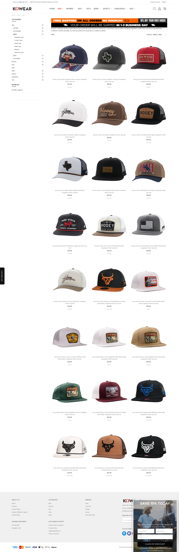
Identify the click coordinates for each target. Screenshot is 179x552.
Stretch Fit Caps (19, 52)
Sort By (149, 35)
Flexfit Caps (18, 43)
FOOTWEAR (16, 58)
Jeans (96, 8)
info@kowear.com (128, 511)
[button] (174, 502)
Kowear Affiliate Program (19, 512)
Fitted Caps (18, 46)
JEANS (14, 55)
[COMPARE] (85, 46)
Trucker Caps (18, 40)
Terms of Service (54, 534)
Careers (14, 506)
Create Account (155, 2)
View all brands (90, 515)
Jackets (106, 8)
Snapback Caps (19, 37)
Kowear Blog (16, 515)
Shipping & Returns (55, 531)
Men (60, 8)
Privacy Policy (16, 509)
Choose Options (70, 73)
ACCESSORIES (17, 31)
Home (51, 8)
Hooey (87, 512)
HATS (15, 34)
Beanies (17, 49)
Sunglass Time (16, 528)
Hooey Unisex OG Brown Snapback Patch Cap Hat (109, 135)
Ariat (86, 503)
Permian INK (15, 525)
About (14, 503)
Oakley (87, 509)
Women (69, 8)
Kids (80, 8)
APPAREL (15, 28)
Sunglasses (119, 8)
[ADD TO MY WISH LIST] (85, 49)
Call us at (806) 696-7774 (20, 2)
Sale (132, 8)
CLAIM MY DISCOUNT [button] (155, 544)
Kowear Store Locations (56, 525)
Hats (88, 8)
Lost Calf (88, 506)
